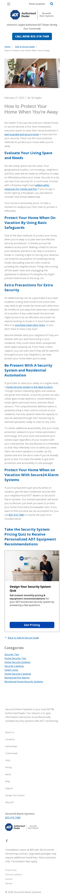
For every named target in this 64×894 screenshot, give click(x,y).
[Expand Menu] (31, 30)
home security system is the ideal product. (29, 387)
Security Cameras (14, 666)
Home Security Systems (17, 662)
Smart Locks (11, 670)
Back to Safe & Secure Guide (23, 637)
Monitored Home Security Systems (23, 681)
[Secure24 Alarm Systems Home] (32, 15)
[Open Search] (51, 3)
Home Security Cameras (17, 673)
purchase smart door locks (30, 325)
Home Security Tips (15, 658)
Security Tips (11, 654)
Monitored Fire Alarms (16, 677)
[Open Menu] (8, 4)
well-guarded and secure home (21, 134)
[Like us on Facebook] (6, 841)
